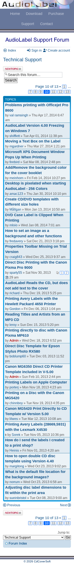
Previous (13, 505)
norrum (14, 482)
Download (34, 14)
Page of (46, 86)
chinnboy (16, 403)
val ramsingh (18, 115)
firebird (14, 162)
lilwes (13, 419)
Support (27, 24)
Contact (46, 24)
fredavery (16, 241)
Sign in (36, 50)
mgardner (16, 146)
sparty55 (15, 272)
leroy (13, 325)
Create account (58, 50)
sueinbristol (17, 498)
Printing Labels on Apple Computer (36, 382)
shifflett (14, 136)
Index (11, 50)
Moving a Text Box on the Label (32, 141)
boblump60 (17, 356)
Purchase (56, 14)
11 (53, 92)
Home (15, 14)
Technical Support (22, 59)
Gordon (14, 309)
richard (14, 293)
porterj (14, 387)
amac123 (16, 193)
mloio (13, 225)
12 (60, 92)
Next (63, 505)
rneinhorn (16, 178)
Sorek (16, 434)
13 (67, 92)
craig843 (15, 257)
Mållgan (15, 209)
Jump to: (64, 532)
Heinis (14, 450)
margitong (16, 466)
